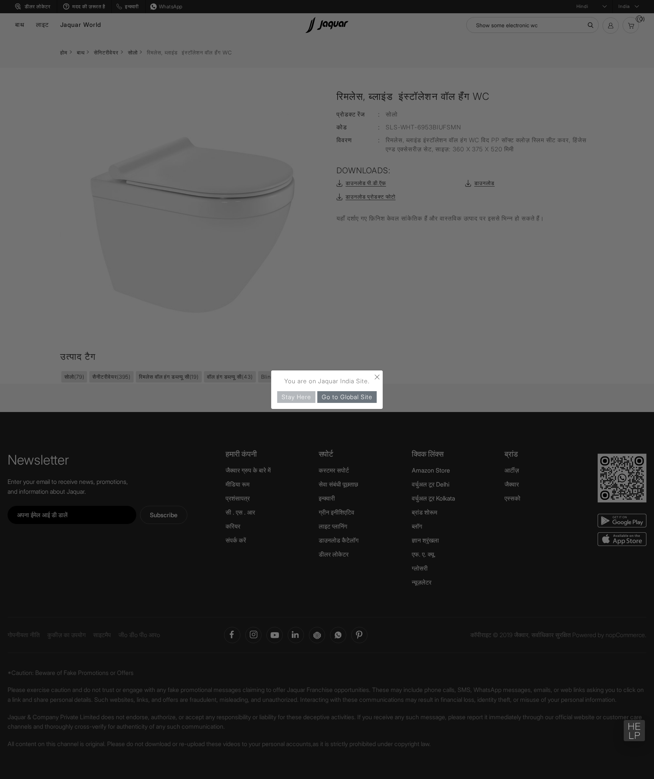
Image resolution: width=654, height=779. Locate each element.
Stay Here (296, 396)
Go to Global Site (347, 396)
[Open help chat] (634, 730)
